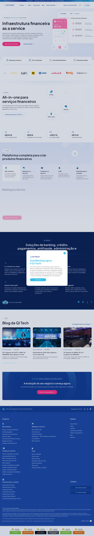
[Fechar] (64, 253)
